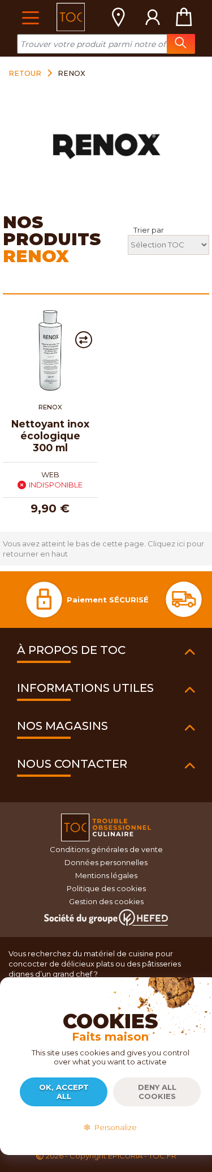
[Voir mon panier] (183, 17)
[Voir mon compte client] (152, 17)
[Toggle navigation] (30, 16)
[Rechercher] (181, 44)
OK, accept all (64, 1092)
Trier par (148, 229)
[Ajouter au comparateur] (83, 339)
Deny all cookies (157, 1092)
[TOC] (71, 17)
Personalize (114, 1127)
